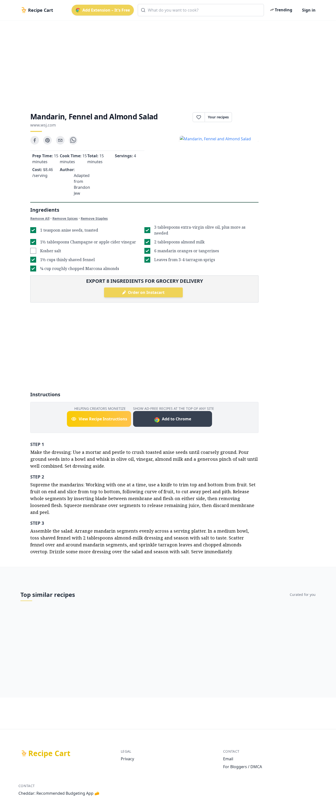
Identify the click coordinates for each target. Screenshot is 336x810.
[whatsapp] (73, 140)
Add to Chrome (176, 419)
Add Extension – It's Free (106, 10)
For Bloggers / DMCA (242, 766)
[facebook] (34, 140)
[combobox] (201, 10)
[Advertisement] (166, 62)
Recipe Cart (49, 753)
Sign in (309, 10)
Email (228, 759)
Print (248, 117)
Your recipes (218, 117)
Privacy (127, 759)
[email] (60, 140)
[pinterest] (47, 140)
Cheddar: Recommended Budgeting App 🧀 (58, 793)
